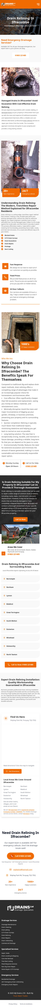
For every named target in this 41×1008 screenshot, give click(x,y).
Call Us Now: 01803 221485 (22, 664)
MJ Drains (31, 503)
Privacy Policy (13, 1004)
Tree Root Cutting (7, 961)
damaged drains (7, 112)
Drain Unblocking (7, 940)
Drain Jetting (6, 930)
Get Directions (14, 771)
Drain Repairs (6, 938)
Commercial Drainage (8, 943)
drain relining (27, 120)
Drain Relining (6, 935)
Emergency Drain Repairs (10, 984)
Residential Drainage (8, 979)
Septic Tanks (5, 953)
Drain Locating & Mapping (10, 956)
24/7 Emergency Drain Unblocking (12, 982)
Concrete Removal (7, 958)
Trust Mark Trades (20, 996)
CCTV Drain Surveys (8, 932)
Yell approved (12, 810)
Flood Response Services (9, 964)
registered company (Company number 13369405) (19, 811)
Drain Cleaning (6, 927)
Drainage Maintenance (9, 924)
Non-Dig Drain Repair (8, 966)
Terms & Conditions (26, 1004)
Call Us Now (20, 519)
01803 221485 (20, 55)
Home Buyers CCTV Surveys (10, 969)
